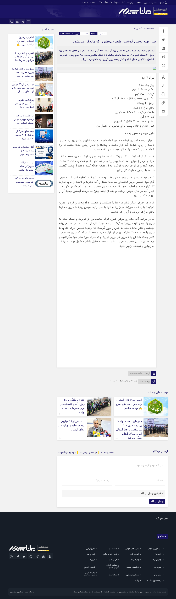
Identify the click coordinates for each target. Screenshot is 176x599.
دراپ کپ (113, 559)
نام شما (159, 480)
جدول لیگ (156, 559)
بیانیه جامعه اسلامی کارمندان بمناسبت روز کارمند (24, 182)
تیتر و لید (91, 554)
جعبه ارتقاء (134, 559)
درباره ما (91, 559)
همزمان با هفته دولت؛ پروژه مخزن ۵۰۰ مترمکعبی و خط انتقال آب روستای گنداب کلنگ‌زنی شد (129, 429)
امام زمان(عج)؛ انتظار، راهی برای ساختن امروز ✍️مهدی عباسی (128, 403)
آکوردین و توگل (154, 548)
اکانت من (113, 548)
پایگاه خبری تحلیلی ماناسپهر (90, 573)
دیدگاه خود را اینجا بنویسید (149, 465)
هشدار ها (113, 574)
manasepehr (136, 373)
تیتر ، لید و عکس (109, 554)
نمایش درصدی (132, 574)
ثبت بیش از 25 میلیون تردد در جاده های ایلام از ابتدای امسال (71, 425)
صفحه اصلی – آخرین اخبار (111, 566)
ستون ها (157, 567)
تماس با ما (134, 554)
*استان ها (138, 28)
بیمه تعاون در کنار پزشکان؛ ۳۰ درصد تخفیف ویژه (24, 135)
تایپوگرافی (90, 548)
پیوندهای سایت (154, 580)
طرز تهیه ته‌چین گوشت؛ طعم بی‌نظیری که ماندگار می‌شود (114, 41)
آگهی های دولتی (132, 548)
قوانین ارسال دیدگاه (151, 493)
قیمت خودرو (89, 567)
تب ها (158, 554)
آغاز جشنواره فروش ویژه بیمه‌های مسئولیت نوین (23, 150)
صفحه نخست (148, 28)
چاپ (137, 580)
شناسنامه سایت (132, 567)
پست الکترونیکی (101, 480)
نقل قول (157, 574)
